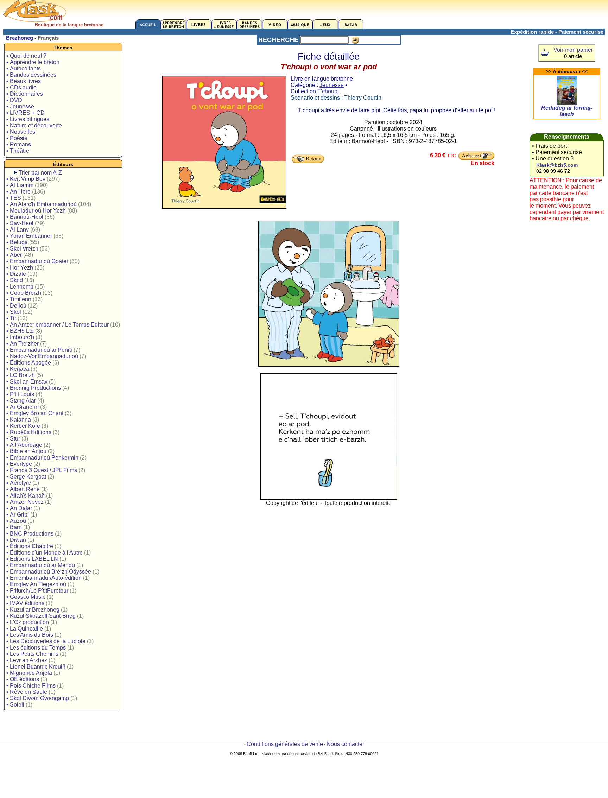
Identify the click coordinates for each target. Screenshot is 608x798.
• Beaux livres (23, 81)
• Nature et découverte (34, 125)
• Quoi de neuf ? (26, 56)
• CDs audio (21, 87)
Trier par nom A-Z (40, 173)
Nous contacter (345, 744)
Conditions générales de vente (285, 744)
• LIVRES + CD (25, 113)
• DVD (14, 100)
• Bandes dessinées (31, 75)
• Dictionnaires (24, 94)
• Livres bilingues (27, 119)
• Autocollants (23, 68)
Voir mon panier (573, 50)
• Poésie (16, 138)
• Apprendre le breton (32, 62)
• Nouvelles (20, 132)
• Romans (18, 144)
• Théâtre (17, 151)
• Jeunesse (20, 106)
